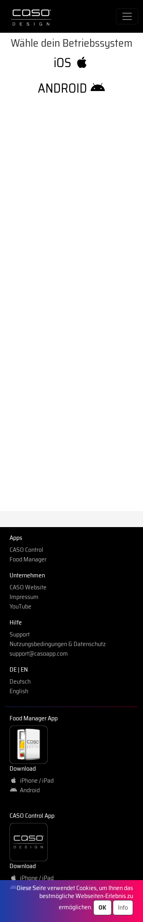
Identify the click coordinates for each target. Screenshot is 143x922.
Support (20, 634)
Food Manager (28, 559)
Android (28, 790)
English (19, 691)
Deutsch (20, 681)
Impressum (24, 597)
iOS (64, 63)
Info (123, 907)
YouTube (20, 606)
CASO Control (26, 550)
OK (102, 907)
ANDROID (64, 88)
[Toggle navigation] (127, 16)
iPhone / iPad (35, 780)
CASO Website (28, 587)
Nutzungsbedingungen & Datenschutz (58, 644)
